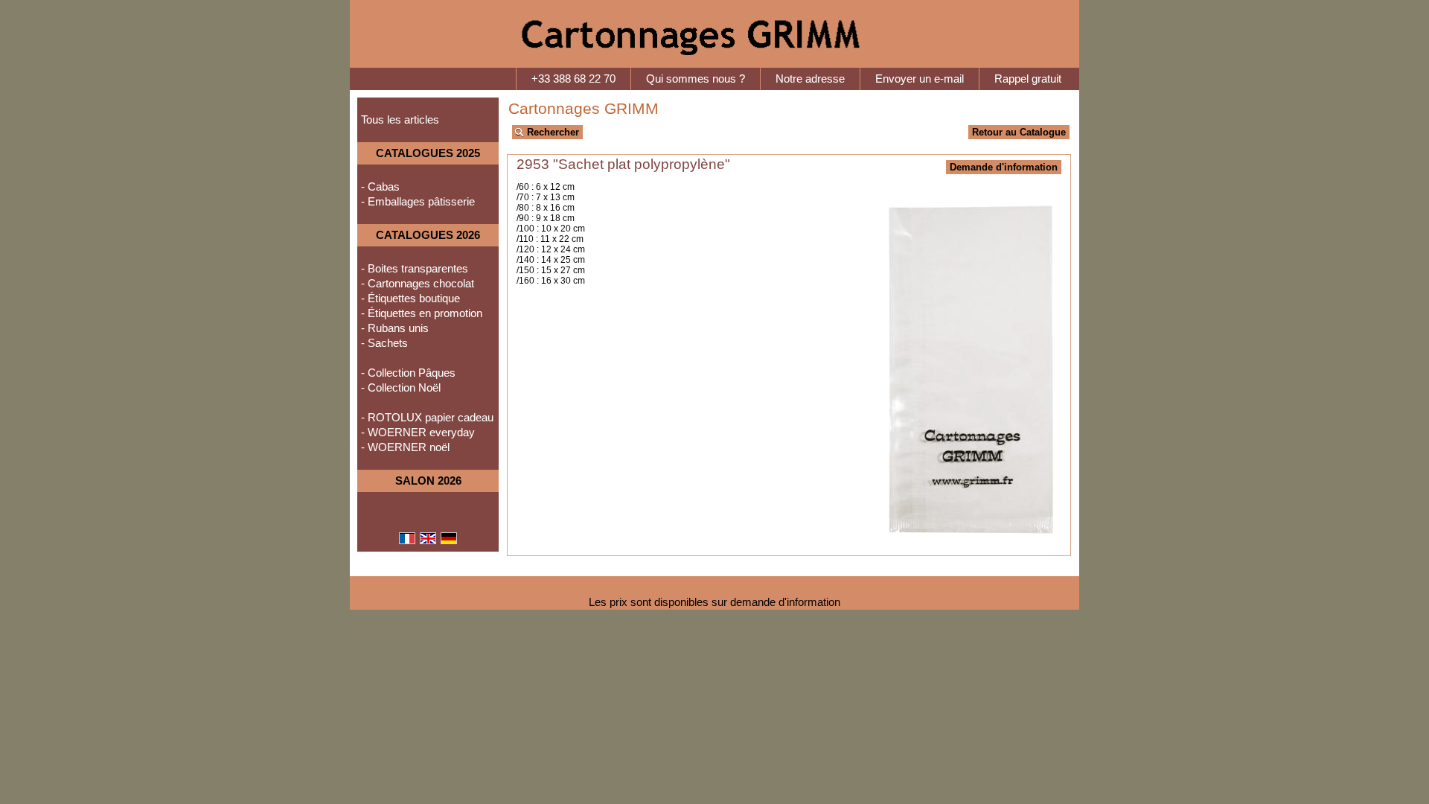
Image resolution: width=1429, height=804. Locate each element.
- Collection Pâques (408, 373)
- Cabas (380, 187)
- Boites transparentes (414, 269)
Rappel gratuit (1027, 79)
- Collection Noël (401, 388)
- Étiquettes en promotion (421, 313)
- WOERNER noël (405, 447)
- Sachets (384, 343)
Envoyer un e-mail (919, 79)
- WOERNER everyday (418, 432)
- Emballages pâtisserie (418, 202)
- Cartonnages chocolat (417, 284)
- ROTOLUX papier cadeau (427, 418)
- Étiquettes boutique (410, 298)
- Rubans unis (395, 328)
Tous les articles (400, 120)
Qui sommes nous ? (695, 79)
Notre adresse (810, 79)
